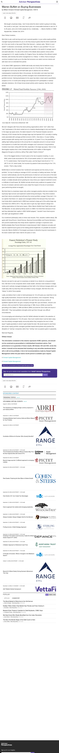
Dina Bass (6, 607)
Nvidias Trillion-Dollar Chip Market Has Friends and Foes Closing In (23, 606)
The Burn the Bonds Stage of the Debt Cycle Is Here (19, 620)
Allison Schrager (7, 603)
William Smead (8, 10)
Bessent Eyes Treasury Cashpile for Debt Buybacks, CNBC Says (23, 610)
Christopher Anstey (8, 612)
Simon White (7, 621)
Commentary (16, 598)
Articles (6, 598)
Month (50, 594)
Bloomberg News (16, 603)
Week (47, 594)
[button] (5, 17)
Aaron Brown (7, 616)
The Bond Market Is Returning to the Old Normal (18, 601)
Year (54, 594)
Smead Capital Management (23, 10)
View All (18, 397)
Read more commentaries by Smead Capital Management (17, 365)
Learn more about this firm (9, 13)
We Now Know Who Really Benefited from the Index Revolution (22, 615)
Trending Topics (9, 397)
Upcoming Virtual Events (13, 401)
